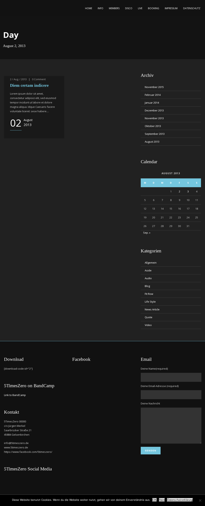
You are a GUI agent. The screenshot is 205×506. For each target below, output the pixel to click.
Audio (148, 278)
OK (155, 499)
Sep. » (146, 232)
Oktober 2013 (153, 126)
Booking (153, 8)
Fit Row (149, 294)
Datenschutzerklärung (180, 499)
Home (88, 8)
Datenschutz (191, 8)
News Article (152, 309)
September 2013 (155, 134)
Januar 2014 (152, 102)
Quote (148, 317)
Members (114, 8)
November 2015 (154, 87)
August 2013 (152, 141)
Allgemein (151, 262)
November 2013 (154, 118)
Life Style (150, 301)
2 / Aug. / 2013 (18, 79)
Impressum (171, 8)
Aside (148, 270)
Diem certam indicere (29, 85)
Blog (147, 286)
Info (100, 8)
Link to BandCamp (15, 395)
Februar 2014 (153, 95)
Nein (162, 499)
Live (140, 8)
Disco (128, 8)
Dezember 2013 (154, 110)
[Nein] (200, 500)
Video (148, 325)
